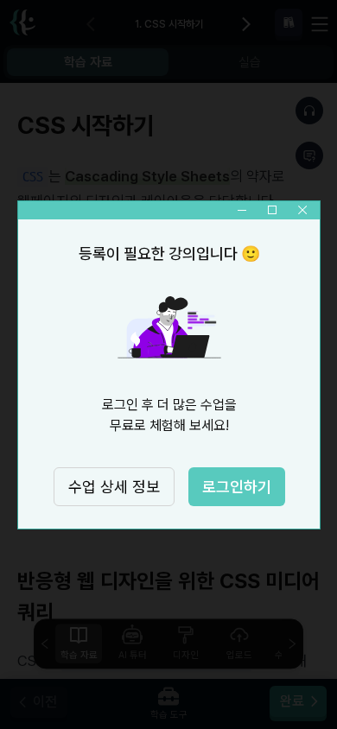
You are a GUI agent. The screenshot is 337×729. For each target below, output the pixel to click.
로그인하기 (235, 487)
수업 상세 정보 (113, 487)
